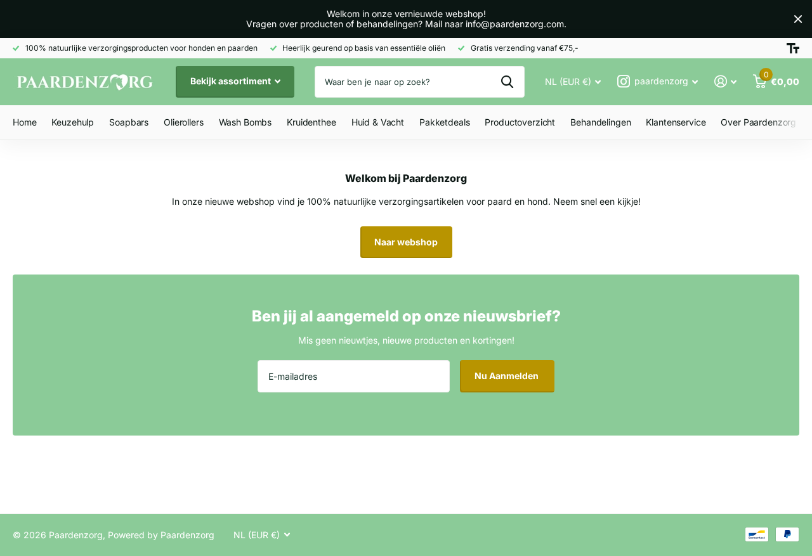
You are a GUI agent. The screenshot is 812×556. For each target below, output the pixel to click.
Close (798, 19)
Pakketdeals (444, 122)
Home (24, 122)
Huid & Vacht (377, 122)
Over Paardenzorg (758, 122)
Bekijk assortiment (231, 80)
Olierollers (183, 122)
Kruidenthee (311, 122)
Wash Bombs (245, 122)
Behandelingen (600, 122)
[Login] (725, 81)
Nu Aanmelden (507, 375)
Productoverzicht (520, 122)
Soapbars (128, 122)
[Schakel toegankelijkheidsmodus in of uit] (793, 48)
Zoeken (507, 82)
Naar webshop (406, 241)
